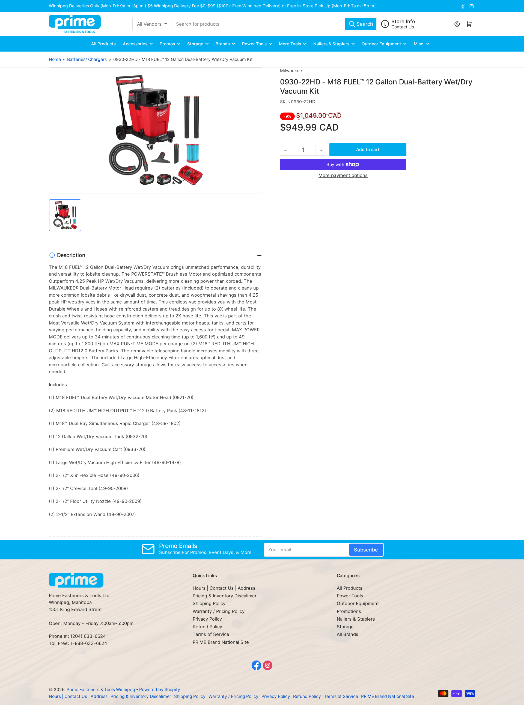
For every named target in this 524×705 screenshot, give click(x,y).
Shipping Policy (209, 603)
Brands (223, 43)
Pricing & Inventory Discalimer (225, 595)
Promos (167, 43)
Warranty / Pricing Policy (219, 611)
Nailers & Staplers (331, 43)
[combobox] (274, 24)
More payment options (343, 175)
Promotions (349, 611)
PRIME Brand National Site (221, 642)
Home (55, 59)
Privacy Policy (207, 619)
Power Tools (254, 43)
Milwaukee (291, 70)
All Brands (347, 634)
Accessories (135, 43)
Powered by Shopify (159, 689)
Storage (195, 43)
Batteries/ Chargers (87, 59)
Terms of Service (211, 634)
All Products (103, 43)
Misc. (419, 43)
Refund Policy (207, 626)
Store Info (403, 21)
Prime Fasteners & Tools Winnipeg (101, 689)
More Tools (290, 43)
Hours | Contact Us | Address (224, 588)
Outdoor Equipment (381, 43)
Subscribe (366, 550)
